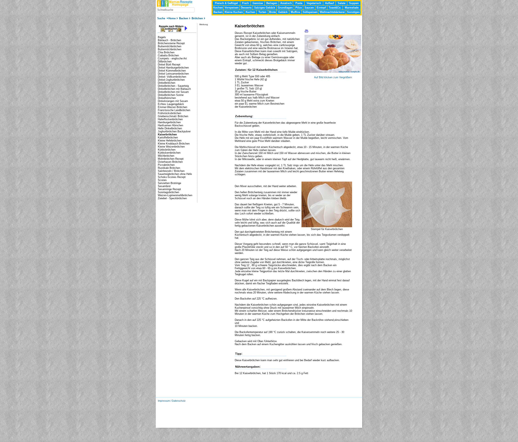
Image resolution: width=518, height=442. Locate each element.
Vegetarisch (314, 3)
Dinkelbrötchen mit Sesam (173, 91)
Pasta (298, 3)
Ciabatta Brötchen (168, 55)
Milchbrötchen (166, 155)
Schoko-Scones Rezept (172, 177)
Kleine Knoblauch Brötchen (174, 143)
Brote (272, 12)
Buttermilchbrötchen (169, 46)
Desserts (246, 7)
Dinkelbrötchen (166, 82)
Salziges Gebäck (264, 7)
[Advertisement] (282, 391)
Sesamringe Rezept (169, 189)
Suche (161, 18)
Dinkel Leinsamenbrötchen (173, 73)
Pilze (298, 7)
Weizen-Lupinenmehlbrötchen (175, 195)
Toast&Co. (335, 7)
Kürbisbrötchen (166, 149)
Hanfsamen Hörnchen (170, 125)
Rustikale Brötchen (169, 167)
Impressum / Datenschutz (172, 400)
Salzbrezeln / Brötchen (171, 170)
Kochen (218, 7)
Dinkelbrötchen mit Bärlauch (174, 88)
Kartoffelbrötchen (168, 137)
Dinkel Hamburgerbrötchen (173, 67)
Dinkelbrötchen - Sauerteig (173, 85)
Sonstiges (353, 12)
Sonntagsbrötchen (168, 192)
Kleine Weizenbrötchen (171, 146)
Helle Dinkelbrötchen (170, 128)
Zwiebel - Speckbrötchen (172, 198)
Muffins (295, 12)
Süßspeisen (310, 12)
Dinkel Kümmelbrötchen (172, 70)
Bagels (162, 37)
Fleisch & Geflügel (226, 3)
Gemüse (258, 3)
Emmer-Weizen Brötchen (172, 107)
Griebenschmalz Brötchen (173, 116)
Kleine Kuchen (234, 12)
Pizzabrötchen (166, 164)
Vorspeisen (232, 7)
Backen (218, 12)
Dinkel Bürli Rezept (169, 64)
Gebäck (283, 12)
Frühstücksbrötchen (169, 113)
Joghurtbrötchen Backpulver (174, 131)
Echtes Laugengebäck (171, 104)
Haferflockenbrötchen (170, 119)
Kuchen (250, 12)
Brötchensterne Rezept (171, 43)
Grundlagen (285, 7)
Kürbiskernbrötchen (169, 152)
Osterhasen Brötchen (170, 161)
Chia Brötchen (166, 52)
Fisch (245, 3)
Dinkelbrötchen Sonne (171, 94)
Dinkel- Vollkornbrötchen (172, 76)
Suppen (354, 3)
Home (172, 18)
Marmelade (352, 7)
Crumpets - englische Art (172, 58)
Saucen (309, 7)
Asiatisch (286, 3)
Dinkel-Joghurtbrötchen (171, 79)
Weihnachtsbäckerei (332, 12)
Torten (262, 12)
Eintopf (321, 7)
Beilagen (271, 3)
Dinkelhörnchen (167, 98)
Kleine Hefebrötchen (170, 140)
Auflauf (329, 3)
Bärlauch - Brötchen (169, 40)
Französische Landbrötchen (174, 110)
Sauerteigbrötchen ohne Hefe (175, 174)
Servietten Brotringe (169, 183)
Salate (341, 3)
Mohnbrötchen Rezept (171, 158)
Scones (162, 180)
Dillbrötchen (165, 61)
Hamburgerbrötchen (169, 122)
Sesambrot (164, 186)
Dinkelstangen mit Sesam (173, 101)
